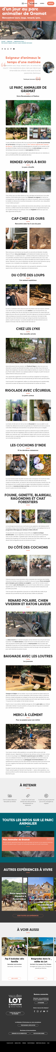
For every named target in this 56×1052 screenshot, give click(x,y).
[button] (33, 3)
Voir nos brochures (38, 1033)
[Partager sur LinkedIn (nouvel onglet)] (5, 49)
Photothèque (30, 1043)
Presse (24, 1043)
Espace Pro (18, 1043)
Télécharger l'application (28, 1025)
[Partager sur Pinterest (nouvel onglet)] (11, 49)
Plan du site (10, 1043)
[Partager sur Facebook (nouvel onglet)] (2, 49)
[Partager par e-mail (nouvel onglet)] (14, 49)
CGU (48, 1043)
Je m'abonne (41, 1002)
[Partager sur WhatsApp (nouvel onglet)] (8, 49)
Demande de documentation (19, 1033)
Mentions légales (40, 1043)
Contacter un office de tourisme (15, 1013)
